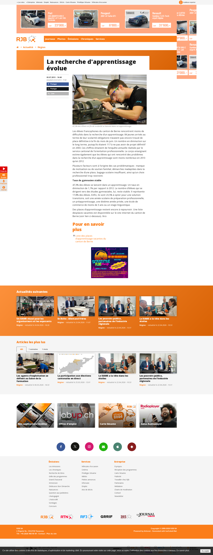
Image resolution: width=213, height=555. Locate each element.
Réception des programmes (126, 470)
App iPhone (117, 446)
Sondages (53, 503)
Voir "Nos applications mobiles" (152, 415)
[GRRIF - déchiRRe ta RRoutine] (106, 516)
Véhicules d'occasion (99, 2)
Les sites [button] (21, 2)
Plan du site (52, 534)
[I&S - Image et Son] (126, 516)
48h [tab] (21, 349)
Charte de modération (123, 490)
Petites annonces (89, 480)
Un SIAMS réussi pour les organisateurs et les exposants (34, 320)
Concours (53, 506)
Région (41, 47)
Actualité (28, 47)
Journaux (50, 38)
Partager (53, 84)
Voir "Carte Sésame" (70, 415)
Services (100, 38)
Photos (61, 38)
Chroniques (87, 38)
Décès (62, 2)
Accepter (205, 551)
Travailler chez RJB (122, 480)
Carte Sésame (71, 2)
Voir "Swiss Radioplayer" (111, 415)
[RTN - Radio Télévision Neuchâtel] (67, 516)
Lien (52, 93)
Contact (118, 493)
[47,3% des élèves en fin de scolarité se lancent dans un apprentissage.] (109, 99)
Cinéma (85, 470)
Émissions (73, 38)
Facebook (61, 446)
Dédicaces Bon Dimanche (59, 486)
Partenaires (119, 483)
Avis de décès (87, 490)
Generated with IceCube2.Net (164, 531)
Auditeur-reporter (189, 2)
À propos (118, 466)
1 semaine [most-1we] (33, 349)
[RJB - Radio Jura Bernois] (47, 516)
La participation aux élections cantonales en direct (74, 377)
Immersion (53, 483)
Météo (84, 476)
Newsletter (119, 496)
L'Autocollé (53, 500)
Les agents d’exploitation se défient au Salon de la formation (32, 378)
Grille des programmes (58, 476)
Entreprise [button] (31, 2)
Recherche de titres (56, 473)
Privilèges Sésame (83, 2)
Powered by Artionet (142, 531)
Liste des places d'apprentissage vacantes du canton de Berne (90, 238)
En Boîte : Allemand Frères (72, 318)
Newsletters (103, 446)
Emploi (46, 2)
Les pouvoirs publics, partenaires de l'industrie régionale (112, 321)
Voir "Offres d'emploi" (29, 415)
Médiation (119, 486)
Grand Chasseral (55, 480)
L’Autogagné (54, 496)
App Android (131, 446)
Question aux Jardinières (58, 493)
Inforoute (39, 2)
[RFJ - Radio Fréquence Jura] (87, 516)
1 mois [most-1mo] (45, 349)
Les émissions (54, 466)
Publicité (118, 476)
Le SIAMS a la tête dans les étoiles (154, 320)
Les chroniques (55, 470)
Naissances (54, 2)
